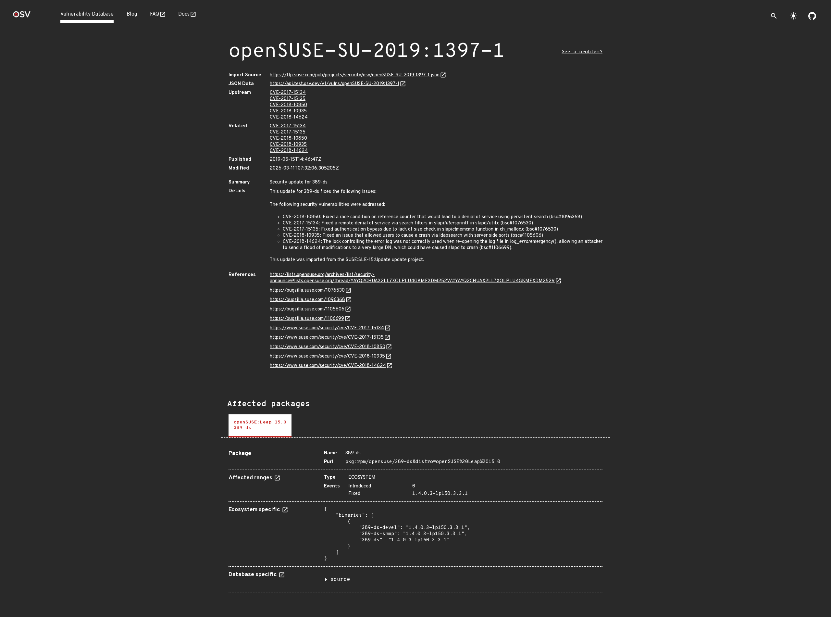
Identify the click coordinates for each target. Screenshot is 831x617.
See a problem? (582, 52)
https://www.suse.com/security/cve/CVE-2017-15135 (327, 337)
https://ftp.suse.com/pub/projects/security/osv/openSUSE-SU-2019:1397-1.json (355, 75)
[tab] (260, 425)
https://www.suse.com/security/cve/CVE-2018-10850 (327, 347)
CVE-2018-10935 (288, 111)
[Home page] (22, 16)
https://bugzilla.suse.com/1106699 (307, 319)
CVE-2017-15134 (288, 93)
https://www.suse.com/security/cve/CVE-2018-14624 (328, 366)
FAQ (154, 14)
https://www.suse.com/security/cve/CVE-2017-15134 (327, 328)
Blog (132, 14)
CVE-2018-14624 (289, 117)
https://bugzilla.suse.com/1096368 (307, 300)
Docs (184, 14)
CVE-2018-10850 (288, 105)
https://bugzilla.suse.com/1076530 (307, 290)
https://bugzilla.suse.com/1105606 (307, 309)
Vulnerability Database (87, 14)
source (340, 579)
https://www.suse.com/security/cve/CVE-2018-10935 (327, 356)
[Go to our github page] (812, 16)
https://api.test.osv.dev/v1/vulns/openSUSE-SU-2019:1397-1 (334, 84)
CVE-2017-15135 (287, 99)
